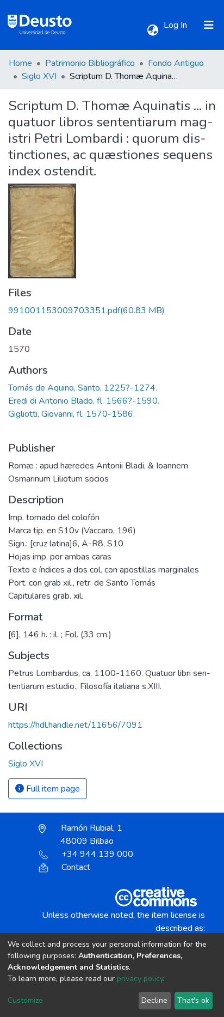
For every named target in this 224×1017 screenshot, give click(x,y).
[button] (152, 30)
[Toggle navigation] (209, 25)
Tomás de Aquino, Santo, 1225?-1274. (82, 388)
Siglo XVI (39, 76)
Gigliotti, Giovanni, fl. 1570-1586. (71, 414)
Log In (176, 25)
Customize (25, 1000)
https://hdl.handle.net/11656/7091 (75, 725)
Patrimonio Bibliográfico (90, 63)
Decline (154, 1000)
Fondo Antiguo (176, 63)
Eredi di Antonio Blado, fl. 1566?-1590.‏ (83, 401)
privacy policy (140, 978)
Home (20, 63)
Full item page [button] (52, 789)
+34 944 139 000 (97, 854)
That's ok (193, 1000)
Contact (75, 867)
